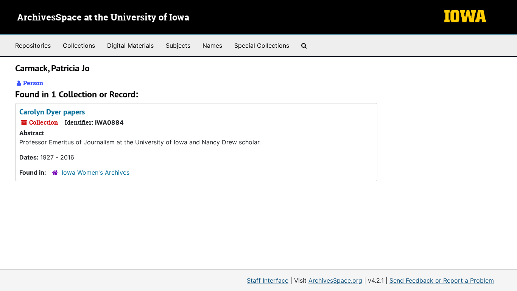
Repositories (33, 45)
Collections (79, 45)
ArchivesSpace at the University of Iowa (103, 17)
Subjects (178, 45)
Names (212, 45)
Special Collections (261, 45)
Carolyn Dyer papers (52, 112)
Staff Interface (267, 280)
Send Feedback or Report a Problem (441, 280)
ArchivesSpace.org (335, 280)
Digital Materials (130, 45)
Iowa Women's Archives (95, 172)
